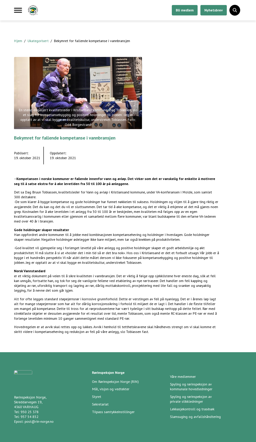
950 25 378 (30, 412)
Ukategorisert (38, 40)
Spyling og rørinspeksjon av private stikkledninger (191, 399)
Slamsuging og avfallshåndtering (195, 416)
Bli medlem (185, 10)
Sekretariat (100, 404)
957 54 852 (29, 416)
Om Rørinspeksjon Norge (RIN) (115, 381)
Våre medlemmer (183, 376)
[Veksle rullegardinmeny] (235, 10)
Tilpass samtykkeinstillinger (113, 412)
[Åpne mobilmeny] (18, 12)
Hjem (18, 40)
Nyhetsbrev (213, 10)
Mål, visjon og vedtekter (110, 389)
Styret (96, 396)
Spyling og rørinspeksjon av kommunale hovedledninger (191, 386)
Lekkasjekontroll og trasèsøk (192, 409)
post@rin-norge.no (39, 421)
